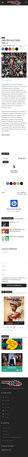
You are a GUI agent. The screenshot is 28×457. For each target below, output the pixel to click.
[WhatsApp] (13, 49)
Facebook (7, 397)
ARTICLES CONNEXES (7, 218)
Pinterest (7, 407)
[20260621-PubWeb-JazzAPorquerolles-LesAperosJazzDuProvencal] (11, 349)
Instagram (7, 400)
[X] (6, 49)
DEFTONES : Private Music (17, 236)
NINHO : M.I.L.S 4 (14, 222)
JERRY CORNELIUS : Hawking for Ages (22, 193)
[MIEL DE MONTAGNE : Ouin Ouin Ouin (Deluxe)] (5, 231)
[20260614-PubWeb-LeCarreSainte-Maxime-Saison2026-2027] (11, 371)
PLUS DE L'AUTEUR (18, 218)
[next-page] (5, 244)
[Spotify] (3, 410)
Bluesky (6, 417)
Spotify (6, 410)
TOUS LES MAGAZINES (7, 330)
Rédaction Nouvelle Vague (9, 45)
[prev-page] (2, 244)
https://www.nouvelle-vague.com (14, 211)
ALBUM (7, 7)
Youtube (7, 414)
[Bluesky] (3, 417)
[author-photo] (14, 207)
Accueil (2, 7)
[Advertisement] (14, 22)
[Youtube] (3, 414)
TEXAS (3, 192)
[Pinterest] (9, 49)
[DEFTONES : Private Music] (5, 238)
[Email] (16, 49)
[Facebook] (2, 49)
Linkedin (7, 404)
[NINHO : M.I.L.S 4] (5, 224)
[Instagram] (3, 400)
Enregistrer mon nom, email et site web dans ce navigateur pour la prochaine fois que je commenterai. (13, 279)
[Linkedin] (3, 404)
